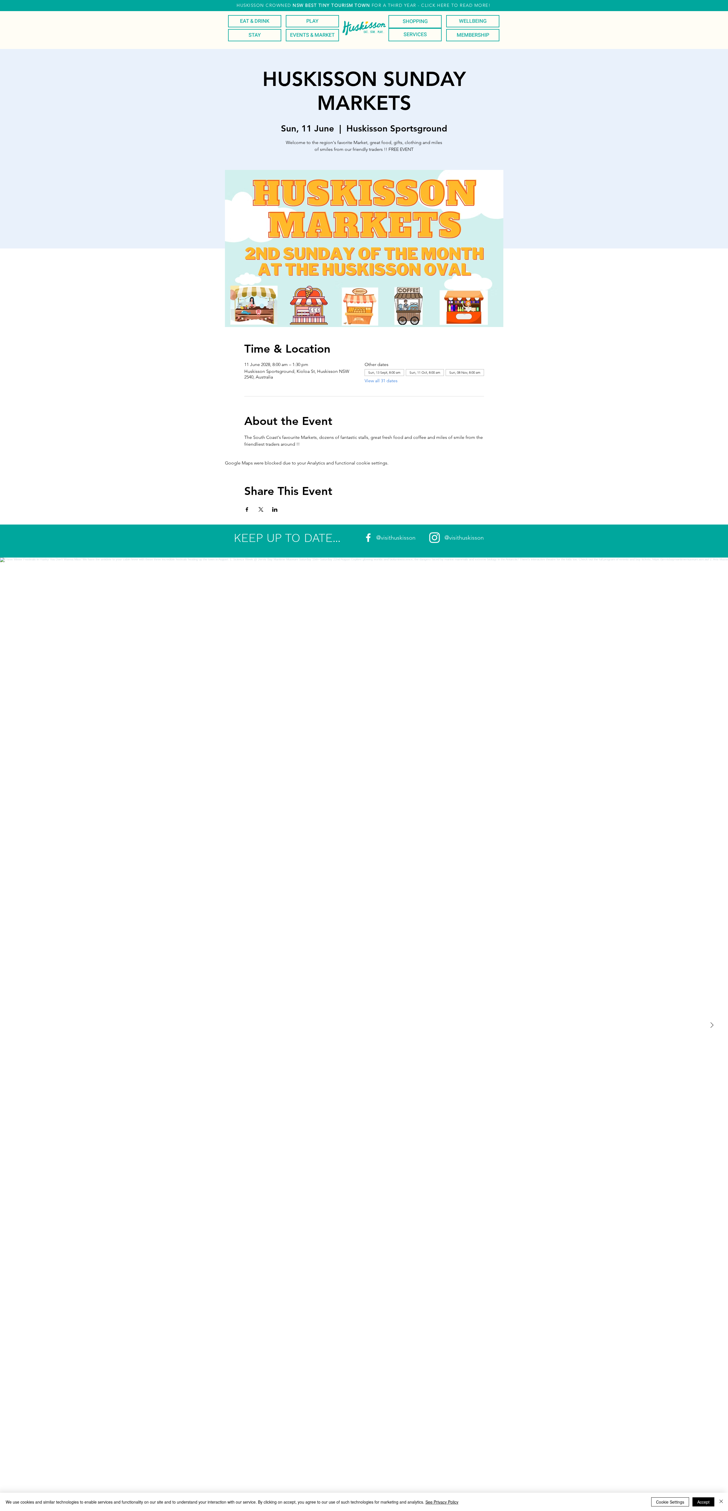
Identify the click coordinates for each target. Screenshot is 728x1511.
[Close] (721, 1501)
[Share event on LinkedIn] (275, 509)
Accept (703, 1502)
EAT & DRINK (254, 21)
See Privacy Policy (441, 1502)
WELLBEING (473, 21)
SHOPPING (415, 21)
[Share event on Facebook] (247, 509)
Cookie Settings (670, 1502)
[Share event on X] (261, 509)
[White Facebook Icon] (368, 537)
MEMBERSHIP (473, 35)
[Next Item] (712, 1025)
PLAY (312, 21)
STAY (255, 35)
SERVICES (415, 34)
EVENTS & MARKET (312, 35)
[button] (364, 5)
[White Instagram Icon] (434, 538)
